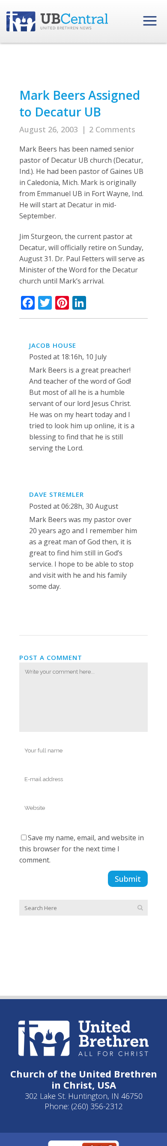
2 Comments (112, 129)
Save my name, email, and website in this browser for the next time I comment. (81, 849)
